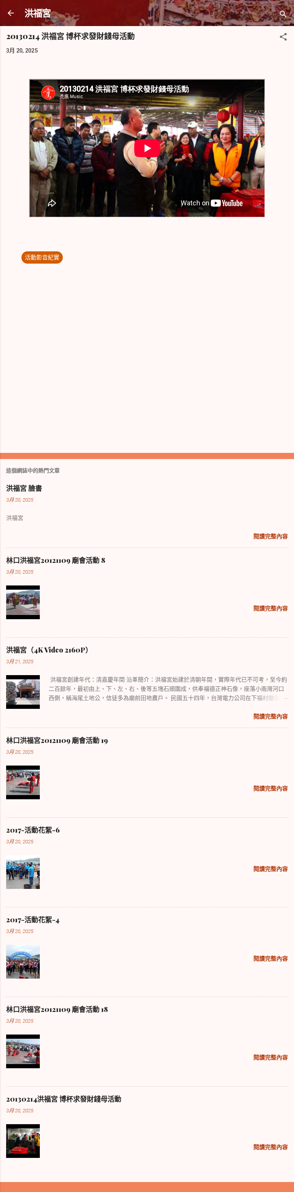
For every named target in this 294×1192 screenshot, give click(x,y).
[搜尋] (283, 15)
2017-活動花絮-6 (33, 830)
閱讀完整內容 (270, 536)
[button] (283, 38)
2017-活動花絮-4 (32, 919)
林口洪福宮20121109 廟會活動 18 (57, 1009)
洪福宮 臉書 (24, 488)
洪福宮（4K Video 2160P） (49, 649)
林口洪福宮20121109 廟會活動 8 (55, 560)
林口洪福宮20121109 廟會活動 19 (57, 740)
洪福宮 (37, 13)
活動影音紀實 (42, 257)
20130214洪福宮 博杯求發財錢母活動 (63, 1098)
